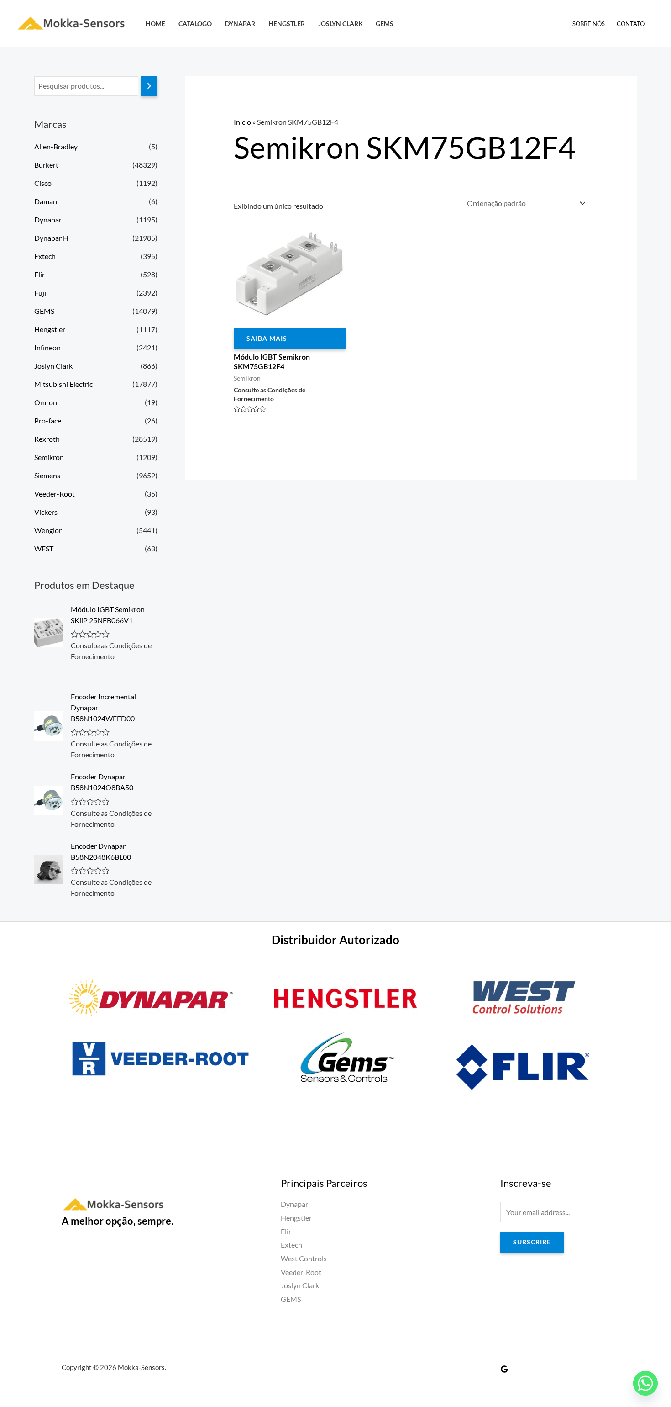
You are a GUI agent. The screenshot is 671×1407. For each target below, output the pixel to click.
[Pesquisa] (149, 86)
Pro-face (47, 420)
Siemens (47, 475)
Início (242, 121)
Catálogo (195, 23)
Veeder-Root (54, 493)
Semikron (49, 457)
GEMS (384, 23)
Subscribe (532, 1242)
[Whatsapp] (645, 1383)
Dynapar (240, 23)
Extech (45, 256)
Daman (45, 201)
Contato (631, 23)
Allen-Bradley (56, 146)
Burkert (46, 164)
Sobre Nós (588, 23)
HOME (155, 23)
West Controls (304, 1258)
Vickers (46, 512)
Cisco (43, 183)
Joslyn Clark (340, 23)
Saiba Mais (266, 338)
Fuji (40, 292)
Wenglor (48, 530)
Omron (45, 402)
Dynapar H (51, 237)
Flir (39, 274)
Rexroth (47, 438)
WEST (43, 548)
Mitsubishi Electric (63, 384)
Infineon (47, 347)
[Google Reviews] (504, 1369)
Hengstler (286, 23)
